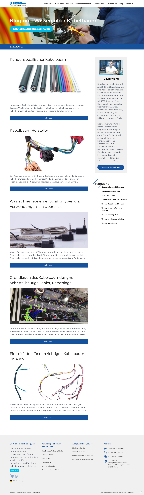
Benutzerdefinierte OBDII (50, 470)
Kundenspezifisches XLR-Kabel (52, 451)
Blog (121, 4)
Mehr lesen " (49, 118)
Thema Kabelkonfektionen (113, 204)
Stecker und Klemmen (111, 191)
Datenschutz (36, 492)
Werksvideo (99, 4)
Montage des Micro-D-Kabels (82, 459)
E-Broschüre (111, 4)
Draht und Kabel (108, 195)
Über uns (59, 4)
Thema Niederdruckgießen (113, 219)
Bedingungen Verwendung (24, 492)
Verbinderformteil (78, 452)
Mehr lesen (14, 470)
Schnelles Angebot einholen (31, 28)
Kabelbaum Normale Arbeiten (114, 200)
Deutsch (16, 481)
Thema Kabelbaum (109, 223)
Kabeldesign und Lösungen (113, 187)
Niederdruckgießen (79, 448)
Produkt (68, 4)
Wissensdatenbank (83, 4)
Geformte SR (46, 462)
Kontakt (129, 4)
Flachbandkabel (47, 455)
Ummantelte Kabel (48, 466)
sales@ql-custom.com (116, 448)
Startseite (48, 4)
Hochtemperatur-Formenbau (82, 456)
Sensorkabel (46, 458)
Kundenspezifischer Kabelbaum (38, 59)
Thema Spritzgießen (110, 215)
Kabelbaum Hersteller (29, 130)
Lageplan (12, 492)
